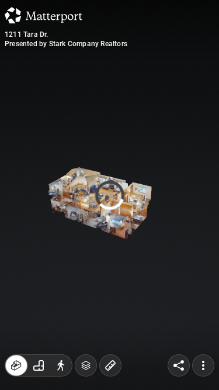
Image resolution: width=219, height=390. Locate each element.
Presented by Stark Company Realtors (66, 44)
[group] (38, 365)
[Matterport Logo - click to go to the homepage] (43, 15)
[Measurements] (110, 365)
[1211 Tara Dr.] (109, 195)
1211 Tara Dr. (26, 34)
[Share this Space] (179, 365)
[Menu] (203, 365)
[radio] (16, 365)
